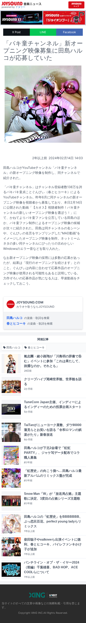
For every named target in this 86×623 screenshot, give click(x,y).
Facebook (69, 32)
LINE (43, 32)
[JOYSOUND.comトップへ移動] (76, 4)
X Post (16, 32)
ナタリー (20, 6)
